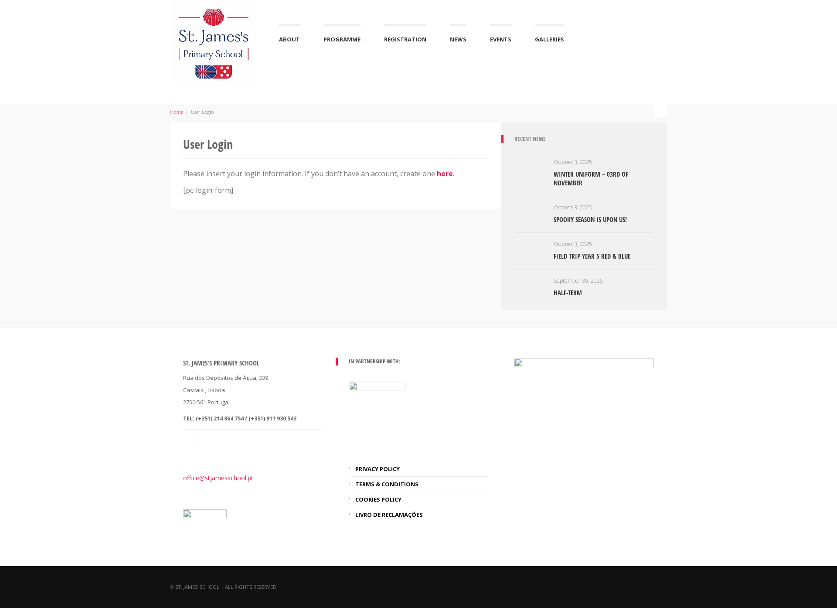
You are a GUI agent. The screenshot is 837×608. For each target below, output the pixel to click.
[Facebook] (229, 440)
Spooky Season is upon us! (590, 219)
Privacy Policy (377, 469)
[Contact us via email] (190, 440)
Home (176, 112)
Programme (342, 39)
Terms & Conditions (386, 484)
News (458, 39)
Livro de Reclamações (389, 515)
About (289, 39)
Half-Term (568, 292)
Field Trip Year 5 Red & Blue (592, 256)
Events (500, 39)
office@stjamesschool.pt (218, 478)
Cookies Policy (378, 499)
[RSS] (208, 440)
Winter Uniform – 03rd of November (591, 178)
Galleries (549, 39)
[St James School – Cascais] (213, 42)
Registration (405, 39)
